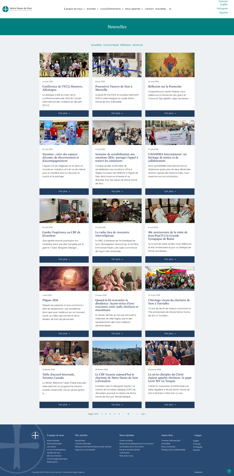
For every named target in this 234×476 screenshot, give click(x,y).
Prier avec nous (126, 456)
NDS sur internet (54, 456)
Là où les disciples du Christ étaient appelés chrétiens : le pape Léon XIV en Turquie (170, 378)
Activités (91, 9)
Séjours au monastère (85, 450)
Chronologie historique (57, 459)
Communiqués (111, 45)
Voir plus (63, 113)
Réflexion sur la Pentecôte (165, 86)
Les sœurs (51, 447)
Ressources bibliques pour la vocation (136, 444)
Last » (143, 414)
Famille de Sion (53, 453)
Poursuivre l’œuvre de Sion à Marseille (113, 88)
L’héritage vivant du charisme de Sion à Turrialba (169, 301)
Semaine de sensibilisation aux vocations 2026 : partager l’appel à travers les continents (116, 157)
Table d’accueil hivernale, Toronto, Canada (58, 376)
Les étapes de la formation (131, 447)
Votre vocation (126, 441)
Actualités (160, 9)
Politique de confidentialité (173, 450)
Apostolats (80, 441)
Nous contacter (168, 447)
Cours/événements (110, 9)
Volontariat (124, 453)
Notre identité (53, 441)
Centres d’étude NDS (170, 441)
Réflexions (125, 45)
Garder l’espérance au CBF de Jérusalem (61, 234)
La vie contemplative (56, 450)
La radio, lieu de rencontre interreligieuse (112, 234)
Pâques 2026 (50, 300)
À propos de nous (73, 9)
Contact (149, 9)
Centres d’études (83, 444)
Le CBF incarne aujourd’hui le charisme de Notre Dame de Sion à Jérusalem (116, 378)
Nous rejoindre (132, 9)
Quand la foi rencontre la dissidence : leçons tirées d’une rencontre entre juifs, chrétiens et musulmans (116, 305)
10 (128, 414)
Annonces (137, 45)
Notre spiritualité (54, 444)
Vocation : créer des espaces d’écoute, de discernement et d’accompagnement (60, 157)
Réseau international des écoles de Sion (93, 447)
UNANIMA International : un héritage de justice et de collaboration (167, 157)
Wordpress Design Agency (73, 472)
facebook (198, 472)
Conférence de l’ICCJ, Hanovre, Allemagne (62, 88)
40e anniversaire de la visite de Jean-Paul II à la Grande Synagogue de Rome (167, 236)
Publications (52, 462)
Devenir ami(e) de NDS (129, 450)
